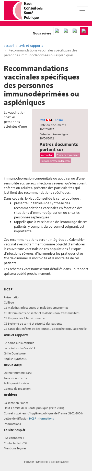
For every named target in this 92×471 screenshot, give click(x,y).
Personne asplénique (67, 154)
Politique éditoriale (16, 383)
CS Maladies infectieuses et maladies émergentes (36, 307)
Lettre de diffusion (29, 418)
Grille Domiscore (15, 353)
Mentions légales (15, 448)
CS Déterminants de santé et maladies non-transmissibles (41, 313)
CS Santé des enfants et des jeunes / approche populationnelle (45, 329)
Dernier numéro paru (18, 373)
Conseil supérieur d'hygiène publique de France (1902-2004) (43, 413)
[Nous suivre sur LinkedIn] (57, 31)
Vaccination (47, 154)
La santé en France (16, 403)
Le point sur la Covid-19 (19, 348)
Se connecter (13, 438)
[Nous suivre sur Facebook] (75, 31)
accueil (9, 45)
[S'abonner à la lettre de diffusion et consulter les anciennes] (84, 31)
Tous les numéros (15, 378)
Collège (9, 302)
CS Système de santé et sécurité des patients (33, 323)
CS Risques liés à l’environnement (26, 318)
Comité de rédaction (17, 388)
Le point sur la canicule (19, 343)
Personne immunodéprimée (56, 160)
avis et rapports (31, 45)
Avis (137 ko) (51, 120)
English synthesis (15, 359)
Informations (12, 424)
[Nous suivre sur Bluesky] (66, 31)
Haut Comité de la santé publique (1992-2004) (34, 408)
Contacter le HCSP (15, 443)
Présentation (12, 297)
